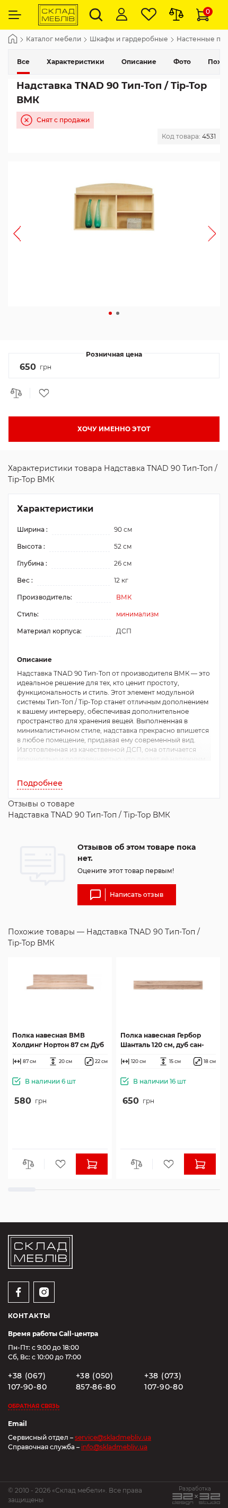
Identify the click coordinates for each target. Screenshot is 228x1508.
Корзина (208, 11)
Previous (16, 234)
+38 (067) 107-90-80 (27, 1381)
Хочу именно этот (114, 429)
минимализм (137, 614)
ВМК (123, 597)
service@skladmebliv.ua (113, 1437)
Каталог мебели (53, 39)
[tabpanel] (114, 233)
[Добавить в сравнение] (19, 393)
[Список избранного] (149, 15)
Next (211, 234)
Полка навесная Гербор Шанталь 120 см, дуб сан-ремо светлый (162, 1040)
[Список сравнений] (176, 15)
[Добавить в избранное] (40, 393)
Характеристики (75, 62)
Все (23, 62)
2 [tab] (117, 313)
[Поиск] (96, 15)
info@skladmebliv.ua (114, 1447)
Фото (182, 62)
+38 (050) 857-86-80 (96, 1381)
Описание (138, 62)
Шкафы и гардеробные (129, 39)
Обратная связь (33, 1406)
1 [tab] (110, 313)
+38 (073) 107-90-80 (163, 1381)
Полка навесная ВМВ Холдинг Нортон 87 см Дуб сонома (58, 1040)
